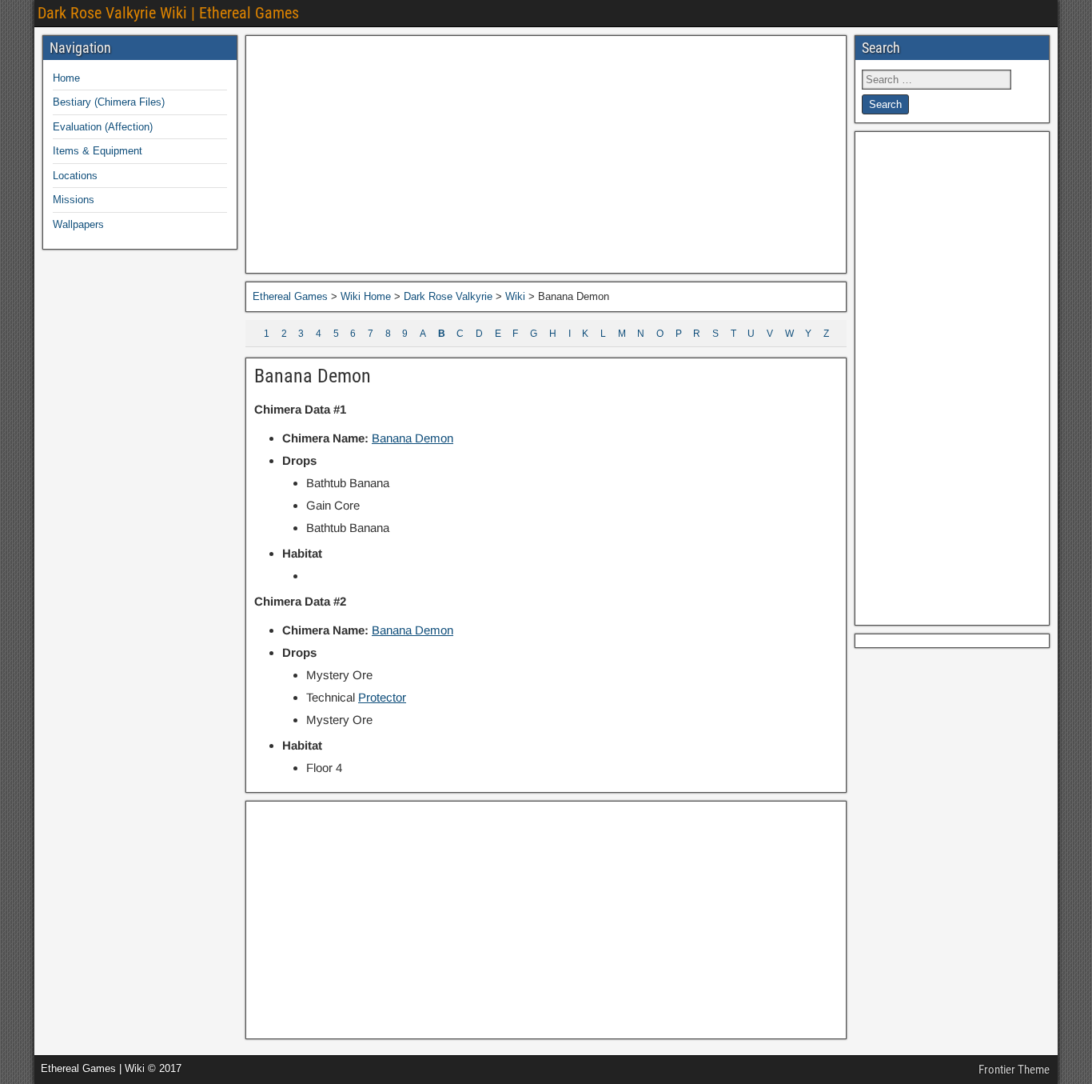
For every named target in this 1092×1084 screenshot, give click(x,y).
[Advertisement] (546, 154)
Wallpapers (78, 224)
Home (66, 78)
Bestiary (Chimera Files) (109, 102)
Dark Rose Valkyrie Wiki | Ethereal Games (168, 12)
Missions (73, 200)
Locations (75, 176)
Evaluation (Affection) (103, 127)
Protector (382, 697)
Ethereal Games (290, 296)
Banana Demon (312, 376)
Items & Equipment (97, 151)
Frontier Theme (1014, 1069)
